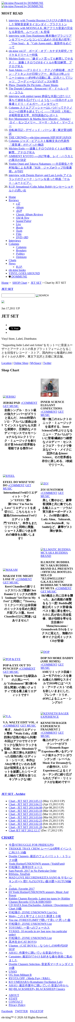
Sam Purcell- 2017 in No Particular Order (32, 870)
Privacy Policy (17, 1005)
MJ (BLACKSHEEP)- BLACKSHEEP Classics (37, 989)
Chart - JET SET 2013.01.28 (25, 827)
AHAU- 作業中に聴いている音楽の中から (36, 952)
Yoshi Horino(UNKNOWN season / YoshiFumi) (37, 863)
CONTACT (16, 1001)
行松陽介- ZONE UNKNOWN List (30, 923)
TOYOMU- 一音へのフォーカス (29, 927)
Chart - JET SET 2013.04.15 (25, 804)
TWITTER (21, 1011)
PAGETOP (36, 1011)
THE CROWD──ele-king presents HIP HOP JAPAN (40, 137)
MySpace (35, 363)
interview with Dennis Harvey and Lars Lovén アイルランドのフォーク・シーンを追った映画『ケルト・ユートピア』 (40, 179)
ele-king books (17, 270)
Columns (14, 243)
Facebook (7, 1011)
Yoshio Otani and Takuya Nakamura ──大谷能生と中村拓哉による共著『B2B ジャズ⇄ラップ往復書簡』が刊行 (41, 167)
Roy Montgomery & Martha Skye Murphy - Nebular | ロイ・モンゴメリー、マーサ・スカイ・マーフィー (41, 122)
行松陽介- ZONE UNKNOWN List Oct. (33, 912)
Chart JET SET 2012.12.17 (24, 830)
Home (12, 197)
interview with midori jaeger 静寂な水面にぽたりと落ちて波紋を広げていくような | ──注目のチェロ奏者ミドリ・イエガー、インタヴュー (41, 100)
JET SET (36, 282)
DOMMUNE (19, 276)
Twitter (47, 363)
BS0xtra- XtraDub (19, 874)
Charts (12, 260)
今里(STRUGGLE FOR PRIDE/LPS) (31, 844)
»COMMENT (29, 402)
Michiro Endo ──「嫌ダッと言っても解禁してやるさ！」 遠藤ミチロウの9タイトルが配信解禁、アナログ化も (41, 62)
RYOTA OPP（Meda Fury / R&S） (30, 978)
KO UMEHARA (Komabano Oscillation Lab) (35, 981)
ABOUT (14, 995)
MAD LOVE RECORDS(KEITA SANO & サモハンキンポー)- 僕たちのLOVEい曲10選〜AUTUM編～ (41, 881)
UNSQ (13, 971)
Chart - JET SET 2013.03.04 (25, 817)
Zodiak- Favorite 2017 (22, 888)
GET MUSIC (11, 406)
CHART (7, 837)
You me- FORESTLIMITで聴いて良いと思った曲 (39, 920)
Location (6, 363)
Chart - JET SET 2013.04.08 (25, 807)
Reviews (14, 200)
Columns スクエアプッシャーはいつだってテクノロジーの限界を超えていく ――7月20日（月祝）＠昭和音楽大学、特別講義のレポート (40, 111)
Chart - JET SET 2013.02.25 (25, 820)
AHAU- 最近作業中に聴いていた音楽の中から (39, 985)
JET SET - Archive (13, 793)
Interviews (15, 240)
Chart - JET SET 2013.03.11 (25, 814)
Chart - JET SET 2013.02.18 (25, 823)
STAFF (13, 998)
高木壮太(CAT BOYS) (23, 941)
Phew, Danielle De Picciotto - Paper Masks (33, 85)
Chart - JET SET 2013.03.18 (25, 810)
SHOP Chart (19, 282)
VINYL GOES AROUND (24, 273)
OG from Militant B (20, 974)
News (12, 263)
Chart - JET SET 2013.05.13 (25, 801)
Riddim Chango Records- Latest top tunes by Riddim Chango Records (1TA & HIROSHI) (39, 900)
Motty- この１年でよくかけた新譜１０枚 (35, 916)
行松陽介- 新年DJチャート (26, 867)
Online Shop (21, 363)
